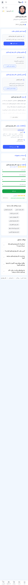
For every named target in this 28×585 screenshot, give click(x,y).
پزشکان (17, 278)
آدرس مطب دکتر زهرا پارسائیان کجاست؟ (15, 251)
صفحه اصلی (23, 278)
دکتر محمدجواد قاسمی (14, 232)
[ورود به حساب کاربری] (2, 2)
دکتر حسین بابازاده (14, 213)
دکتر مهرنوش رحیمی (14, 217)
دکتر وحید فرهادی (8, 210)
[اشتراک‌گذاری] (2, 7)
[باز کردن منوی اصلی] (25, 2)
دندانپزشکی (11, 278)
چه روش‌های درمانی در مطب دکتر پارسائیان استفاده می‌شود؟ (16, 271)
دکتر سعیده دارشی (20, 210)
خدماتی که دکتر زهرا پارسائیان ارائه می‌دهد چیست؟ (16, 245)
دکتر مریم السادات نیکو (14, 228)
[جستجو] (6, 2)
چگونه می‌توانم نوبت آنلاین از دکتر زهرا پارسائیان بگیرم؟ (15, 264)
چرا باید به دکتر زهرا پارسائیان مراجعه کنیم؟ (16, 257)
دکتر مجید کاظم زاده (14, 225)
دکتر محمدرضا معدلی (14, 221)
